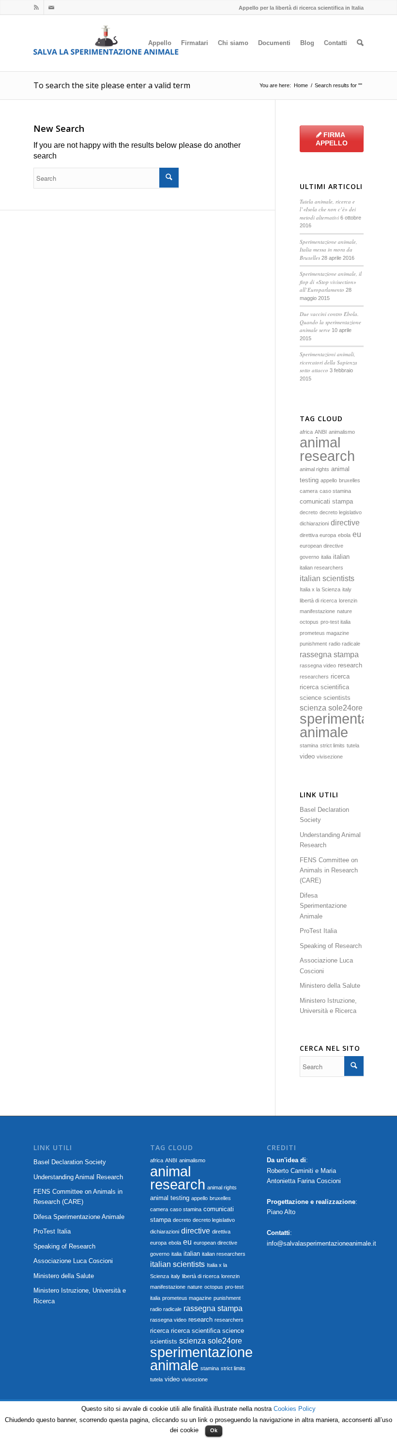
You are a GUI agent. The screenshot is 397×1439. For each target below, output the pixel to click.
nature (344, 611)
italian (341, 556)
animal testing (169, 1198)
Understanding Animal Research (330, 840)
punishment (313, 644)
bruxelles (349, 480)
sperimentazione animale (201, 1358)
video (307, 756)
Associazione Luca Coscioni (326, 965)
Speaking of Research (331, 945)
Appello (159, 43)
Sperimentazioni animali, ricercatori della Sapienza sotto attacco (328, 362)
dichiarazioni (314, 523)
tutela (353, 745)
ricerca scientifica (324, 687)
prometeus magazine (324, 633)
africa (306, 432)
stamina (309, 745)
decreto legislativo (341, 512)
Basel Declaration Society (324, 814)
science (310, 697)
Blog (307, 43)
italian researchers (321, 567)
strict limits (332, 745)
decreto (309, 512)
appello (329, 480)
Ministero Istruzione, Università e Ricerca (328, 1005)
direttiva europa (318, 535)
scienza (313, 708)
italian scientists (327, 578)
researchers (314, 677)
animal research (327, 448)
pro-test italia (336, 622)
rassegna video (318, 665)
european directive (321, 546)
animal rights (314, 469)
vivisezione (330, 756)
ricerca (340, 676)
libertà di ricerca (318, 600)
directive (345, 523)
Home (301, 85)
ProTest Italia (318, 930)
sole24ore (345, 708)
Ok (213, 1430)
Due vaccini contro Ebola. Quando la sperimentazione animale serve (330, 321)
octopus (309, 622)
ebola (344, 535)
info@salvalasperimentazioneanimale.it (321, 1243)
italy (346, 589)
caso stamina (335, 491)
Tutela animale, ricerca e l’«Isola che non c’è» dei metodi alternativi (328, 209)
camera (309, 491)
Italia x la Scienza (320, 589)
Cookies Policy (295, 1408)
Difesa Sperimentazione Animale (323, 906)
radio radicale (344, 644)
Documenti (274, 43)
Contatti (335, 43)
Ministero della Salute (330, 985)
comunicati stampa (326, 501)
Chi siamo (233, 43)
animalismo (342, 432)
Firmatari (194, 43)
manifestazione (317, 611)
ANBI (321, 432)
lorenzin (348, 600)
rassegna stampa (329, 654)
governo (309, 557)
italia (326, 557)
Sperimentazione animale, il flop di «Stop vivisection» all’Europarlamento (331, 281)
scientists (337, 697)
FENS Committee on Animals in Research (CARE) (329, 870)
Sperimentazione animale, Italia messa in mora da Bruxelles (328, 249)
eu (356, 534)
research (350, 665)
